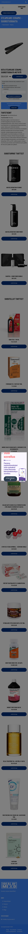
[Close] (2, 453)
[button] (10, 479)
